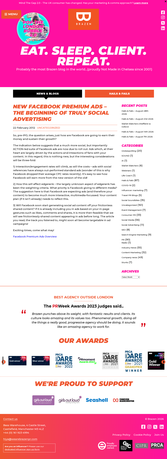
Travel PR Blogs (130, 195)
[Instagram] (163, 17)
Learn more (141, 3)
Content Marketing (131, 252)
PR (123, 239)
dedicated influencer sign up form (22, 449)
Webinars (126, 170)
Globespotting (129, 151)
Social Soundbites (131, 200)
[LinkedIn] (163, 28)
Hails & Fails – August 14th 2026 (138, 131)
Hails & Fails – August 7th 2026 (137, 136)
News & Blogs (48, 93)
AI (123, 160)
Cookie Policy (142, 434)
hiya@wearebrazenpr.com (20, 439)
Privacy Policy (121, 434)
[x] (163, 23)
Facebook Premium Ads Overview (35, 236)
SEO (124, 230)
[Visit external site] (43, 407)
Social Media (128, 220)
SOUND (125, 155)
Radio (124, 242)
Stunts (125, 262)
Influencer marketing (132, 190)
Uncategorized (48, 127)
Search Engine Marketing (134, 234)
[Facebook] (163, 12)
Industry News (129, 247)
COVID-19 (126, 185)
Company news (129, 257)
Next (162, 361)
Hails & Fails (119, 93)
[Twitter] (155, 427)
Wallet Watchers (130, 165)
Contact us (10, 418)
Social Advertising (130, 225)
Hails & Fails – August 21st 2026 (137, 119)
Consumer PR (129, 215)
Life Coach (127, 175)
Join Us (159, 434)
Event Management (132, 210)
